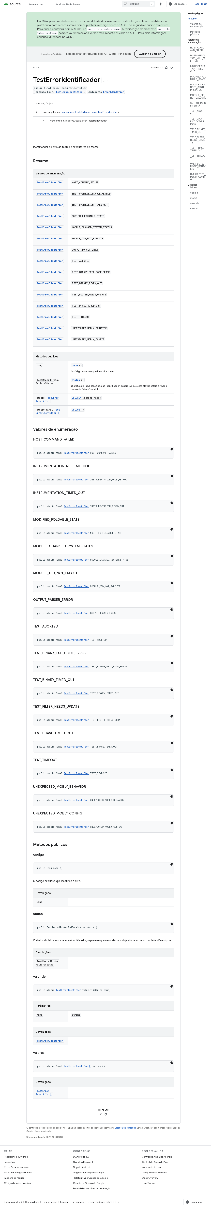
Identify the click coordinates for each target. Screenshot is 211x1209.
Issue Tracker (148, 1183)
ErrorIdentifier (113, 91)
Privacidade (78, 1202)
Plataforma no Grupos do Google (90, 1177)
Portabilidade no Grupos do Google (91, 1188)
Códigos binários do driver (17, 1183)
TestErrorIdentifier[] (48, 411)
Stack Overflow (150, 1177)
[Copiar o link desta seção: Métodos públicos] (70, 845)
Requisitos (9, 1162)
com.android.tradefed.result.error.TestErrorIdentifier (89, 112)
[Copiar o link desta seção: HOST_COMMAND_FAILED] (78, 440)
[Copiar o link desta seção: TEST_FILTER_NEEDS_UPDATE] (82, 707)
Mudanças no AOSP (60, 37)
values (76, 409)
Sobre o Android (13, 1202)
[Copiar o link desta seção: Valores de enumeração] (82, 430)
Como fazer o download (17, 1167)
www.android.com (152, 1167)
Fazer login (200, 3)
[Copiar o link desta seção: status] (46, 914)
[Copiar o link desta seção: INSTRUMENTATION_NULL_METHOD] (93, 466)
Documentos (36, 3)
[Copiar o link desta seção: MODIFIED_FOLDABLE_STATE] (82, 520)
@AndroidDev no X (83, 1162)
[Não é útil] (171, 67)
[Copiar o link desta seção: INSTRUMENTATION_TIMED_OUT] (88, 493)
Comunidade (32, 1202)
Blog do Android (81, 1167)
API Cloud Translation (117, 54)
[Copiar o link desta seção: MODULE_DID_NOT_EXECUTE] (82, 573)
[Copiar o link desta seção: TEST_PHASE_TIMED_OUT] (76, 733)
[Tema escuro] (172, 449)
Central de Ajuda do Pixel (155, 1162)
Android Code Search (68, 3)
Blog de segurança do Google (88, 1172)
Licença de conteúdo (125, 1127)
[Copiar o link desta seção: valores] (48, 1053)
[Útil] (166, 67)
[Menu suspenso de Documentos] (47, 4)
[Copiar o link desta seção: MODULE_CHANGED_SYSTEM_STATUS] (96, 547)
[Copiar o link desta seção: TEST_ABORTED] (61, 627)
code (75, 365)
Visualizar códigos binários (17, 1172)
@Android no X (81, 1156)
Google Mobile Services (154, 1172)
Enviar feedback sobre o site (103, 1202)
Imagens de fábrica (14, 1177)
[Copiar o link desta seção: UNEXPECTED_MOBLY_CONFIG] (85, 814)
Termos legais (49, 1202)
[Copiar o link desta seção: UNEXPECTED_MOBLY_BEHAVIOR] (89, 787)
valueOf (76, 397)
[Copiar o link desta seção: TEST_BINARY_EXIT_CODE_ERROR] (90, 653)
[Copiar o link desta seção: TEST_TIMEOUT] (60, 760)
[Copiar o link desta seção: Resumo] (52, 161)
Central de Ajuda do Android (157, 1156)
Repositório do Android (16, 1156)
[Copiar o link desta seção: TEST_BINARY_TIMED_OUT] (78, 680)
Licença (64, 1202)
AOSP (36, 67)
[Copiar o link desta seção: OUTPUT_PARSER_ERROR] (76, 600)
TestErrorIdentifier (69, 91)
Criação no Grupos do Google (88, 1183)
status (76, 380)
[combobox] (138, 4)
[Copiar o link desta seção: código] (47, 855)
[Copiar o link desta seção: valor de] (49, 977)
